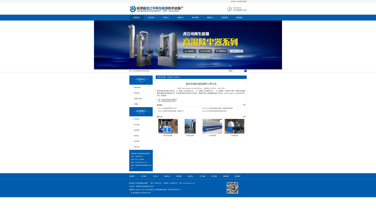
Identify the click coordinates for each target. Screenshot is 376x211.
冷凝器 (136, 104)
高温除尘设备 (138, 98)
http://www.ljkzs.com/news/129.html (192, 88)
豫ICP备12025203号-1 (174, 189)
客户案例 (195, 17)
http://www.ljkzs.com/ (141, 162)
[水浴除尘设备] (190, 126)
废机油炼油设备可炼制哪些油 (169, 99)
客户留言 (214, 176)
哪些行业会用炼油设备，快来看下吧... (171, 111)
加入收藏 (238, 1)
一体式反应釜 (212, 135)
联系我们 (244, 1)
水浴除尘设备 (190, 135)
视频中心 (210, 17)
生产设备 (136, 124)
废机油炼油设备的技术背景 (168, 101)
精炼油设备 (137, 87)
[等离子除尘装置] (168, 126)
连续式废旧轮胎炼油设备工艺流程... (214, 111)
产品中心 (166, 17)
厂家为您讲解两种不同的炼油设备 (140, 71)
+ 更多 (244, 105)
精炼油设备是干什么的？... (168, 108)
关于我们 (151, 17)
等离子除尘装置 (167, 135)
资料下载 (136, 147)
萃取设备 (136, 93)
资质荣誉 (225, 17)
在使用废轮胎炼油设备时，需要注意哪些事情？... (218, 108)
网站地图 (226, 176)
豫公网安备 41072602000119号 (142, 193)
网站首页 (136, 17)
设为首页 (233, 1)
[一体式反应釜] (212, 126)
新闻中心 (181, 17)
